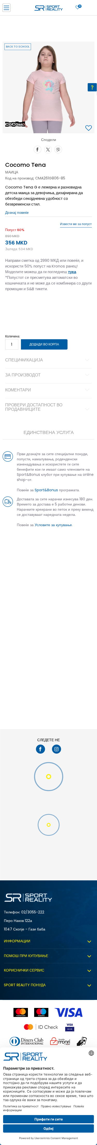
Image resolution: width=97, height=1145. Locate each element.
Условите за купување (53, 524)
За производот (23, 375)
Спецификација (24, 360)
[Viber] (58, 149)
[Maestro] (41, 1012)
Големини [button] (35, 305)
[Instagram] (56, 749)
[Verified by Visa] (69, 1026)
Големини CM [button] (56, 305)
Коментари (18, 390)
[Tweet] (48, 149)
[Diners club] (26, 1041)
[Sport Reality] (49, 9)
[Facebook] (37, 149)
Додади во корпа (44, 344)
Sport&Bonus (46, 490)
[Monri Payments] (60, 1041)
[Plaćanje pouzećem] (82, 1041)
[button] (89, 128)
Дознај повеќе (17, 212)
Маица (11, 172)
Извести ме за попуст (76, 224)
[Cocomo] (15, 124)
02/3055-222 (32, 912)
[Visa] (69, 1012)
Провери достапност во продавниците (33, 408)
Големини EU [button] (14, 305)
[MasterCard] (20, 1012)
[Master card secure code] (41, 1026)
